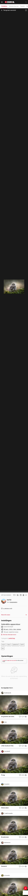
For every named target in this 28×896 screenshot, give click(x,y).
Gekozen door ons (14, 6)
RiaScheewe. (7, 842)
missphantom (13, 602)
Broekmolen (5, 837)
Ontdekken (4, 6)
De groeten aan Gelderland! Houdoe (8, 716)
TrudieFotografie (8, 813)
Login (3, 660)
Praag (3, 775)
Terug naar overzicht (9, 10)
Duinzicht (4, 866)
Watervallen (5, 808)
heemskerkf (7, 751)
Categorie (8, 638)
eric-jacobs (7, 875)
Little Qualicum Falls (7, 745)
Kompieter (6, 784)
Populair (22, 6)
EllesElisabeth (7, 692)
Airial (5, 722)
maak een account (11, 660)
